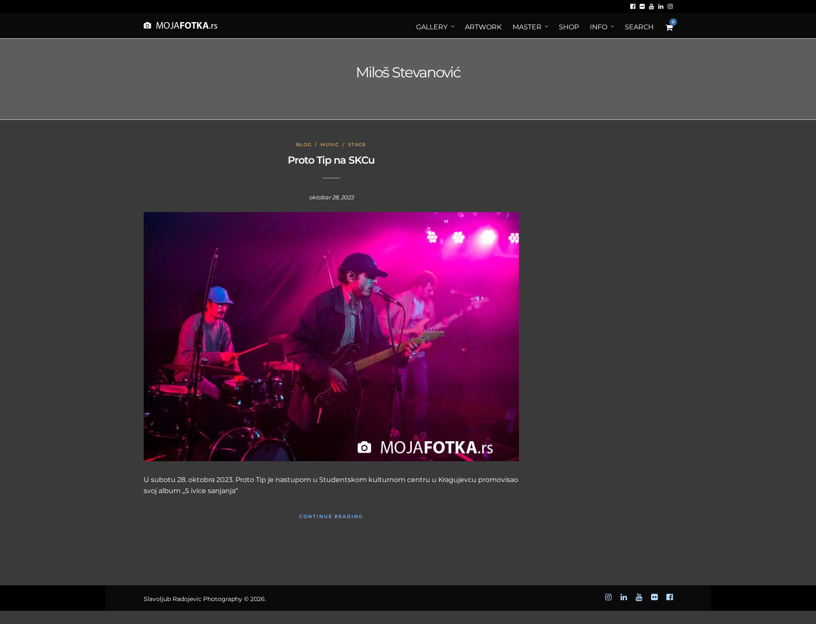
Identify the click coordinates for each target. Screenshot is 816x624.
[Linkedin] (660, 6)
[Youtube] (651, 6)
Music (329, 144)
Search (639, 27)
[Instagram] (670, 6)
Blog (304, 144)
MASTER (527, 27)
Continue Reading (331, 516)
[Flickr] (642, 6)
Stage (357, 144)
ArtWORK (483, 27)
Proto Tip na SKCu (331, 160)
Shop (569, 27)
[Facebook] (632, 6)
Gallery (432, 27)
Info (598, 27)
